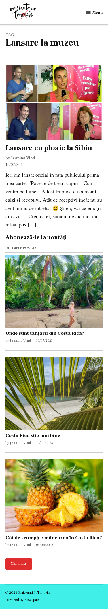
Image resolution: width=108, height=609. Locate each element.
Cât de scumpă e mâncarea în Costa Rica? (53, 537)
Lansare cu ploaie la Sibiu (48, 147)
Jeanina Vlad (23, 158)
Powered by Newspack (23, 599)
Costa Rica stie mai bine (32, 435)
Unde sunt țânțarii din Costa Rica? (44, 333)
